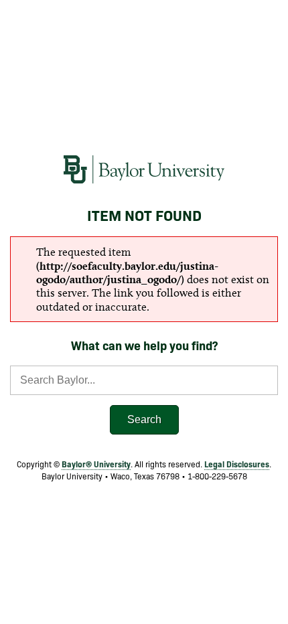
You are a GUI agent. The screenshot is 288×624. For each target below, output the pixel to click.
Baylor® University (96, 463)
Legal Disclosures (236, 463)
